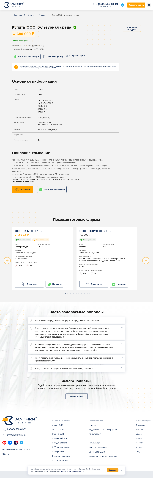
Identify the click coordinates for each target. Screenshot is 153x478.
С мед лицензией (59, 443)
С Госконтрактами (60, 460)
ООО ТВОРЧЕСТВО (93, 231)
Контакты (140, 430)
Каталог (92, 425)
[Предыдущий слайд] (7, 260)
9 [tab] (87, 293)
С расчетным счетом (61, 456)
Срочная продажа (97, 452)
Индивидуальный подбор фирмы (103, 430)
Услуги (139, 438)
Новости (140, 443)
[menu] (149, 5)
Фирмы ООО (57, 425)
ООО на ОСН (58, 434)
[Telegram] (21, 443)
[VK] (10, 443)
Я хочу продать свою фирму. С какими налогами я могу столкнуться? (65, 368)
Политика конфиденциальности (16, 450)
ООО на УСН (58, 430)
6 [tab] (78, 293)
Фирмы (139, 447)
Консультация (95, 434)
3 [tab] (70, 293)
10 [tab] (89, 293)
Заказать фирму (136, 5)
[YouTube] (4, 443)
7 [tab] (81, 293)
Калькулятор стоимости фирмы (103, 456)
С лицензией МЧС (60, 438)
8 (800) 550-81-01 (107, 4)
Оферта (5, 454)
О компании (141, 425)
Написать (57, 284)
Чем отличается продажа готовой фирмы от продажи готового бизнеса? (67, 321)
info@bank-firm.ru (16, 435)
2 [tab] (67, 293)
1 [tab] (65, 293)
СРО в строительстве (61, 447)
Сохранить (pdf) (77, 56)
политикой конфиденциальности (72, 471)
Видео (139, 434)
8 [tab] (84, 293)
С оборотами (58, 452)
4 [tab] (73, 293)
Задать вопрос (76, 396)
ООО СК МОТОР (26, 231)
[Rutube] (16, 443)
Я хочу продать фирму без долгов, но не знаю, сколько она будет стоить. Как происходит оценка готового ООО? (74, 359)
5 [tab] (76, 293)
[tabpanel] (44, 258)
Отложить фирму (55, 56)
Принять (112, 470)
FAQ (138, 452)
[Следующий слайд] (145, 260)
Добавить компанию (98, 447)
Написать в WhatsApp (28, 56)
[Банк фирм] (13, 5)
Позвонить (25, 189)
